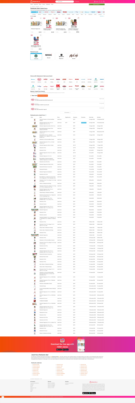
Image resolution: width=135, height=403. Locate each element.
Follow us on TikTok (51, 387)
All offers (31, 385)
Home (32, 4)
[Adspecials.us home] (35, 1)
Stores (43, 4)
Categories (48, 4)
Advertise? (32, 384)
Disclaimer (44, 396)
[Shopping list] (104, 1)
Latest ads (36, 4)
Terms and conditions (50, 396)
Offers (40, 4)
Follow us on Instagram (51, 385)
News (31, 391)
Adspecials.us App (33, 387)
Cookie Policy (61, 396)
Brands (31, 386)
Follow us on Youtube (51, 386)
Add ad (31, 390)
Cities (52, 4)
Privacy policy (56, 396)
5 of (33, 16)
